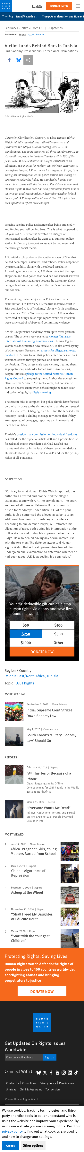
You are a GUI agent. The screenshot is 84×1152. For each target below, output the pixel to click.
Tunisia (52, 675)
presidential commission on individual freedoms (47, 434)
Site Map (11, 1089)
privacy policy (12, 1131)
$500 (58, 633)
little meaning (42, 392)
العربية (31, 34)
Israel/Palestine (25, 16)
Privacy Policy (47, 1083)
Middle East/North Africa (25, 675)
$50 (25, 625)
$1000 (26, 642)
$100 (58, 625)
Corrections (29, 1083)
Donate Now (59, 6)
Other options (33, 1145)
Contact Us (12, 1083)
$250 (25, 633)
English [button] (37, 6)
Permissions (66, 1083)
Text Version (53, 1089)
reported (63, 491)
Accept (10, 1145)
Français (40, 34)
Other (58, 642)
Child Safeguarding (31, 1089)
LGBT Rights (24, 682)
